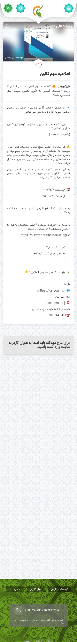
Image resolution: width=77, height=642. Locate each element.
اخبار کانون (36, 589)
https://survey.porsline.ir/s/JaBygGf (45, 235)
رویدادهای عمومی (58, 26)
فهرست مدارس (59, 589)
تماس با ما (15, 589)
